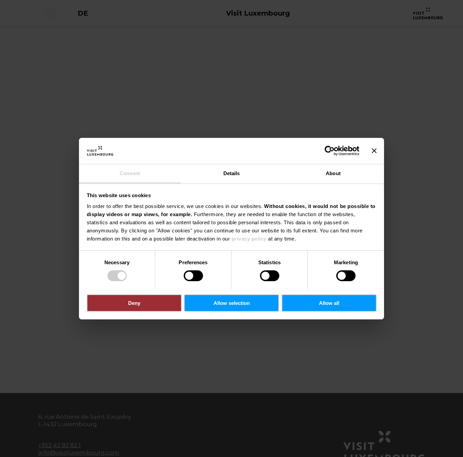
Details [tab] (231, 173)
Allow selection (232, 303)
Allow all (329, 303)
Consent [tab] (130, 173)
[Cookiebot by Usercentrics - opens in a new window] (329, 151)
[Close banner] (374, 150)
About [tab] (333, 173)
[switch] (193, 275)
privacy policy (249, 238)
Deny (134, 303)
